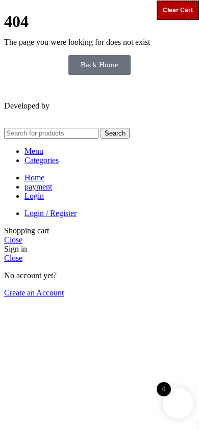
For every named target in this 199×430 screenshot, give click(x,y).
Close (13, 239)
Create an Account (34, 292)
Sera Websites (76, 105)
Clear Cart (178, 10)
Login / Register (50, 213)
